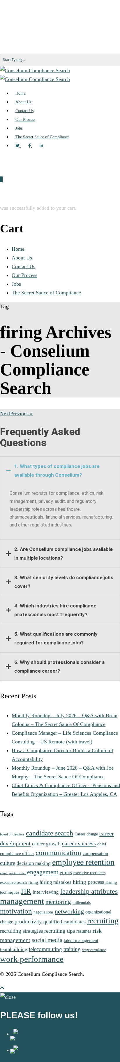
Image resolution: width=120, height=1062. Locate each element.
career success (79, 843)
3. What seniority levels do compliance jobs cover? (63, 582)
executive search (13, 882)
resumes (83, 931)
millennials (82, 902)
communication (58, 852)
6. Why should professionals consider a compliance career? (59, 666)
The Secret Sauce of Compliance (46, 293)
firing (33, 882)
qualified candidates (64, 922)
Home (18, 249)
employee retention (83, 862)
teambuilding (13, 949)
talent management (81, 940)
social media (47, 939)
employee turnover (13, 873)
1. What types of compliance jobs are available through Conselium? (57, 470)
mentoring (58, 901)
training (72, 949)
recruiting (103, 920)
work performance (31, 959)
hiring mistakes (55, 882)
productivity (28, 921)
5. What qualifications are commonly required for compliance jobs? (56, 638)
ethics (66, 872)
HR (26, 891)
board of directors (12, 834)
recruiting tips (59, 931)
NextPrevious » (16, 413)
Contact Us (23, 266)
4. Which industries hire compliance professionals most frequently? (55, 610)
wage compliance (94, 950)
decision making (34, 863)
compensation (95, 853)
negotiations (43, 912)
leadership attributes (89, 891)
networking (69, 911)
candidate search (49, 833)
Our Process (24, 275)
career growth (46, 844)
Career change (86, 834)
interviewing (46, 892)
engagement (42, 872)
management (22, 901)
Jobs (16, 284)
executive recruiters (89, 873)
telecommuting (45, 949)
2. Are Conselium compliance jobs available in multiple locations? (63, 553)
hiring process (88, 882)
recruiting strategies (21, 931)
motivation (16, 911)
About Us (22, 258)
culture (7, 863)
